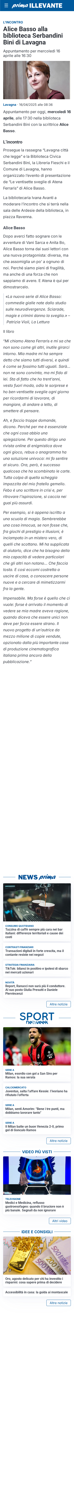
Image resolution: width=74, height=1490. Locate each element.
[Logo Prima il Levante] (37, 6)
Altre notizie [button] (58, 1004)
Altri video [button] (59, 1221)
